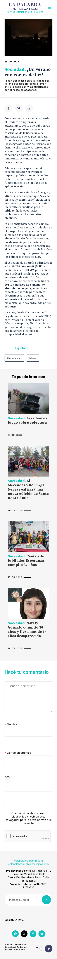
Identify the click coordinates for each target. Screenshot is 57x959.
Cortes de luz (14, 358)
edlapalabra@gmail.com (28, 860)
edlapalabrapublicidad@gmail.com (28, 863)
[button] (49, 8)
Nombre (11, 724)
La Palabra (25, 7)
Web (7, 776)
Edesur (33, 358)
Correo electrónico (18, 753)
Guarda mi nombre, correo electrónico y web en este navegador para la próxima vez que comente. (28, 818)
